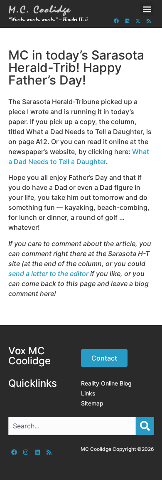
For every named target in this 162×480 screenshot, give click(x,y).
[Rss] (149, 21)
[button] (147, 9)
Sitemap (92, 403)
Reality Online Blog (106, 383)
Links (88, 393)
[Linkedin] (127, 21)
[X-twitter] (138, 21)
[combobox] (72, 426)
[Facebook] (116, 21)
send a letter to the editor (48, 273)
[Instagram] (26, 452)
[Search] (145, 426)
